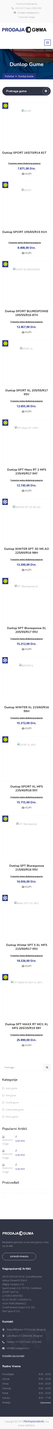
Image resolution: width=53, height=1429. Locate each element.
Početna (9, 76)
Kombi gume (12, 1102)
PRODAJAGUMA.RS (34, 1421)
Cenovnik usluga (26, 17)
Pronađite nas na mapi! (13, 1355)
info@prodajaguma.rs (28, 12)
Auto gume (11, 1088)
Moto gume (12, 1116)
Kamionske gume (15, 1109)
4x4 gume (11, 1095)
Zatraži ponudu (19, 1256)
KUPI (28, 174)
